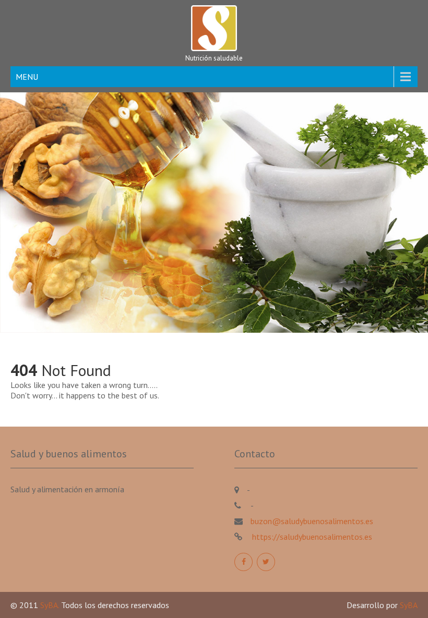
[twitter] (266, 562)
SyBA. (50, 605)
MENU (27, 76)
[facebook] (243, 562)
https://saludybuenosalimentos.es (311, 536)
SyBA (409, 605)
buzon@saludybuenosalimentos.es (312, 521)
